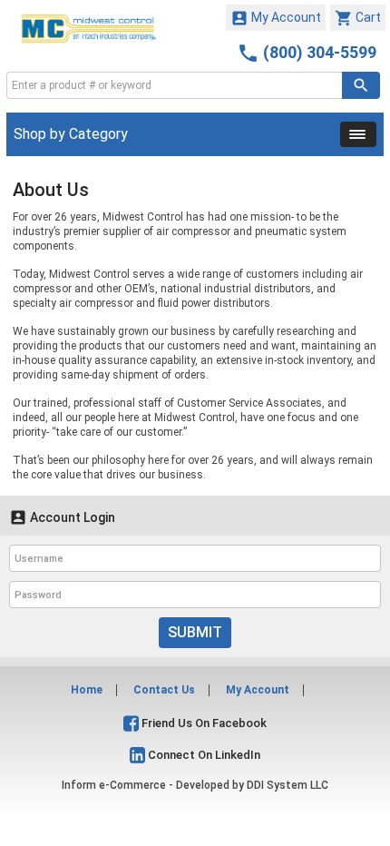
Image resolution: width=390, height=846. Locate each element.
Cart (358, 18)
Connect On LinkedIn (202, 755)
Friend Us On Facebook (203, 723)
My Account (275, 18)
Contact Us (164, 690)
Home (86, 690)
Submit (195, 632)
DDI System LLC (287, 785)
